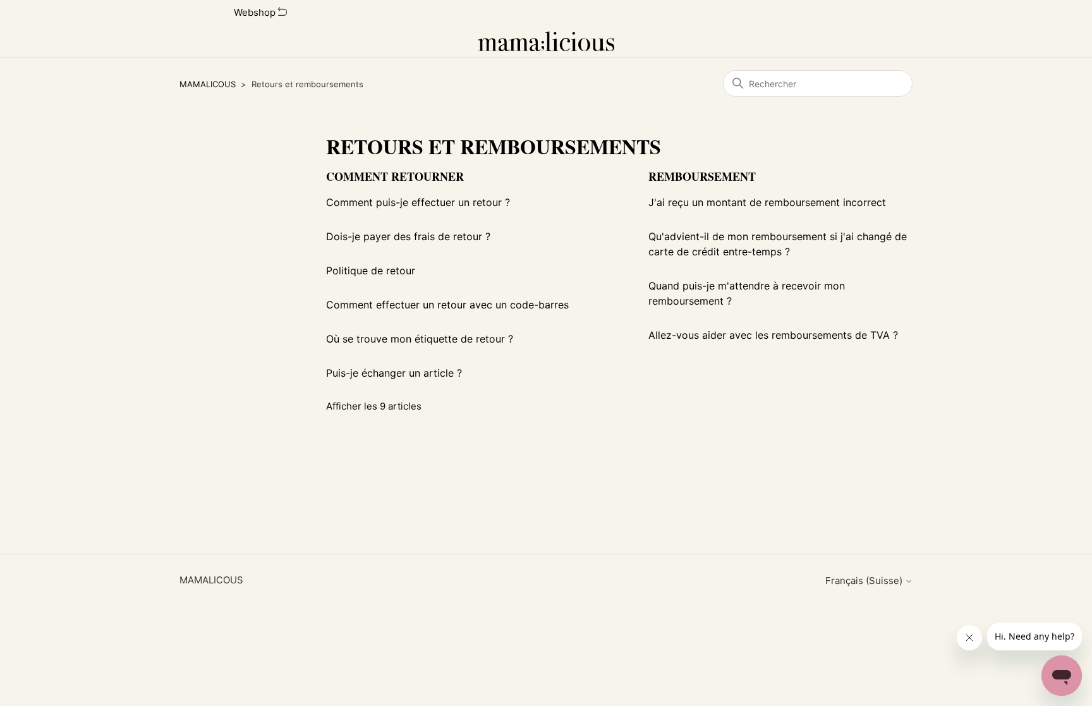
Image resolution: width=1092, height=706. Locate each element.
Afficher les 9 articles (374, 406)
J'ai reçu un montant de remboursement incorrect (767, 202)
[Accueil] (546, 41)
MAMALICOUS (207, 84)
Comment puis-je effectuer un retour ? (418, 202)
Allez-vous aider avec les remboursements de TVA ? (773, 335)
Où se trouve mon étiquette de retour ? (419, 338)
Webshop (256, 12)
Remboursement (702, 176)
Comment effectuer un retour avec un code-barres (447, 304)
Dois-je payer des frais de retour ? (408, 236)
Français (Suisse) (865, 580)
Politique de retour (370, 270)
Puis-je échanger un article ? (394, 373)
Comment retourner (395, 176)
